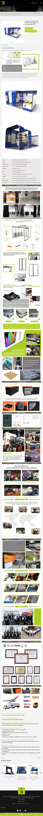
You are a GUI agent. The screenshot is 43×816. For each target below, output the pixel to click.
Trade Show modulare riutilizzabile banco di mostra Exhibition (17, 778)
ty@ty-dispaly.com (26, 803)
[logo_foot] (21, 792)
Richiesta (30, 28)
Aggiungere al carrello (30, 31)
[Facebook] (25, 811)
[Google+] (20, 811)
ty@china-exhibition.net (18, 803)
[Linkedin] (18, 811)
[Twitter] (23, 811)
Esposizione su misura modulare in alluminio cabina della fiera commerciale (5, 778)
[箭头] (21, 788)
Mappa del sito (37, 812)
